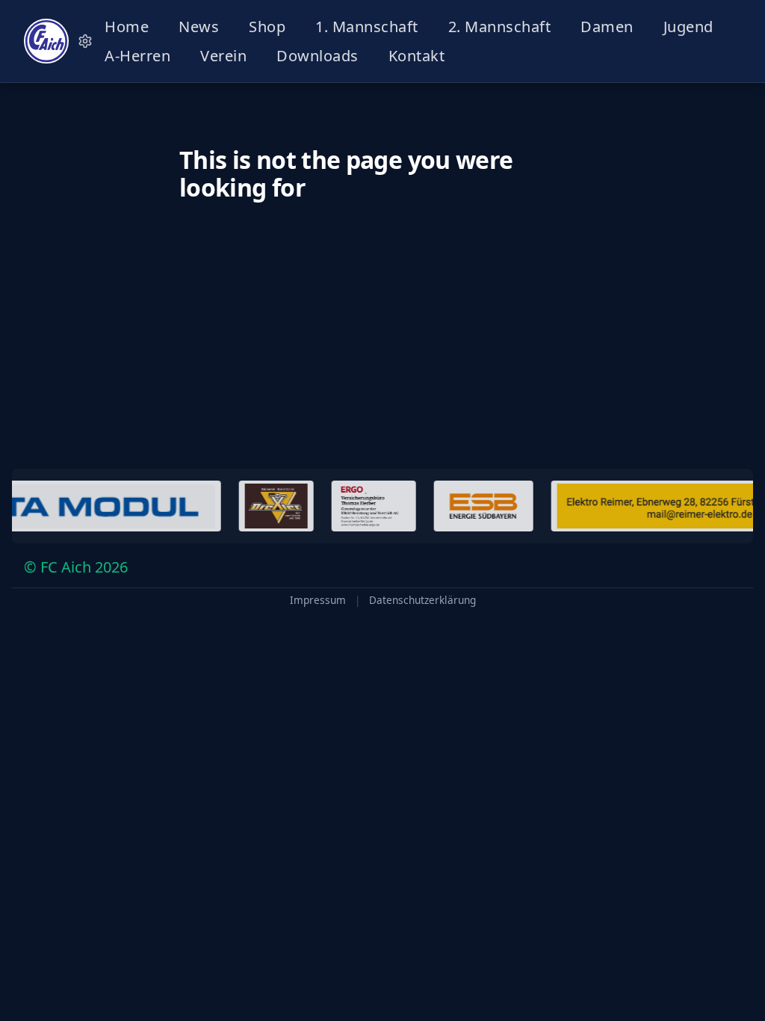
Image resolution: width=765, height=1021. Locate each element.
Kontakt (416, 56)
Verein (223, 56)
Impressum (318, 600)
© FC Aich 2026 (76, 567)
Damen (607, 26)
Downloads (317, 56)
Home (127, 26)
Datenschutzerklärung (422, 600)
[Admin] (85, 41)
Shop (267, 26)
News (199, 26)
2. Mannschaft (499, 26)
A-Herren (137, 56)
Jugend (688, 26)
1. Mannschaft (366, 26)
